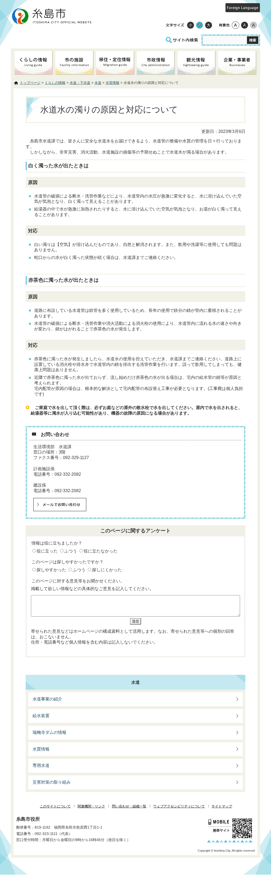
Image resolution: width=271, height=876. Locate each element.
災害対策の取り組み (52, 782)
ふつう (70, 551)
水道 (97, 83)
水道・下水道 (80, 83)
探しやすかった (51, 570)
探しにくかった (107, 570)
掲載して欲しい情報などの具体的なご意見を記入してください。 (92, 588)
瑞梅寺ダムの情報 (49, 732)
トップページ (30, 83)
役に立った (47, 551)
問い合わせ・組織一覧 (129, 806)
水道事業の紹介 (47, 699)
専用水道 (41, 765)
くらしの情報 (55, 83)
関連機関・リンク (91, 806)
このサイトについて (55, 806)
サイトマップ (221, 806)
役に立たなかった (101, 551)
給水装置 (41, 715)
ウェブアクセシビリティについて (179, 806)
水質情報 (112, 83)
